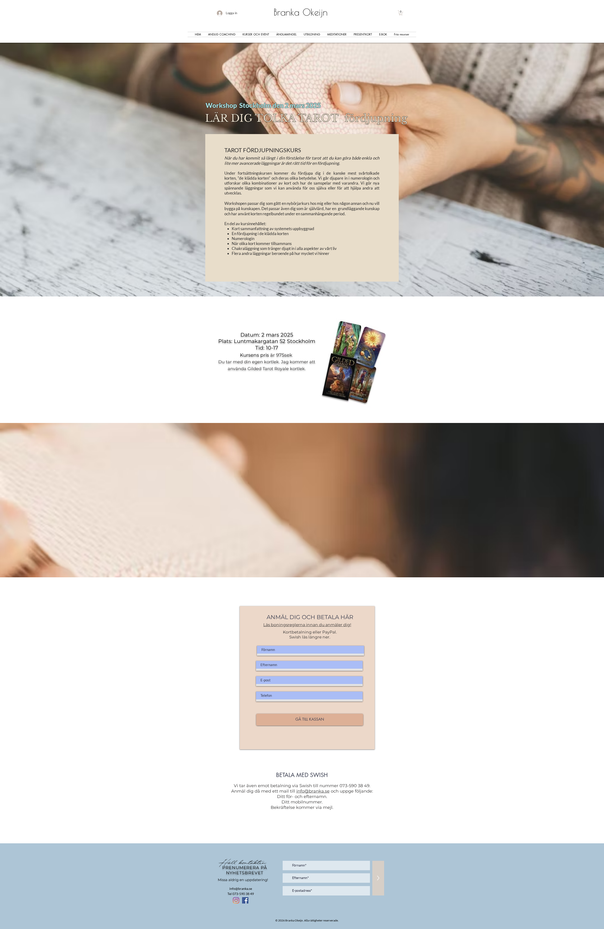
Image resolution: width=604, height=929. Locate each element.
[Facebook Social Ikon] (245, 900)
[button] (401, 12)
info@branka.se (313, 791)
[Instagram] (236, 900)
